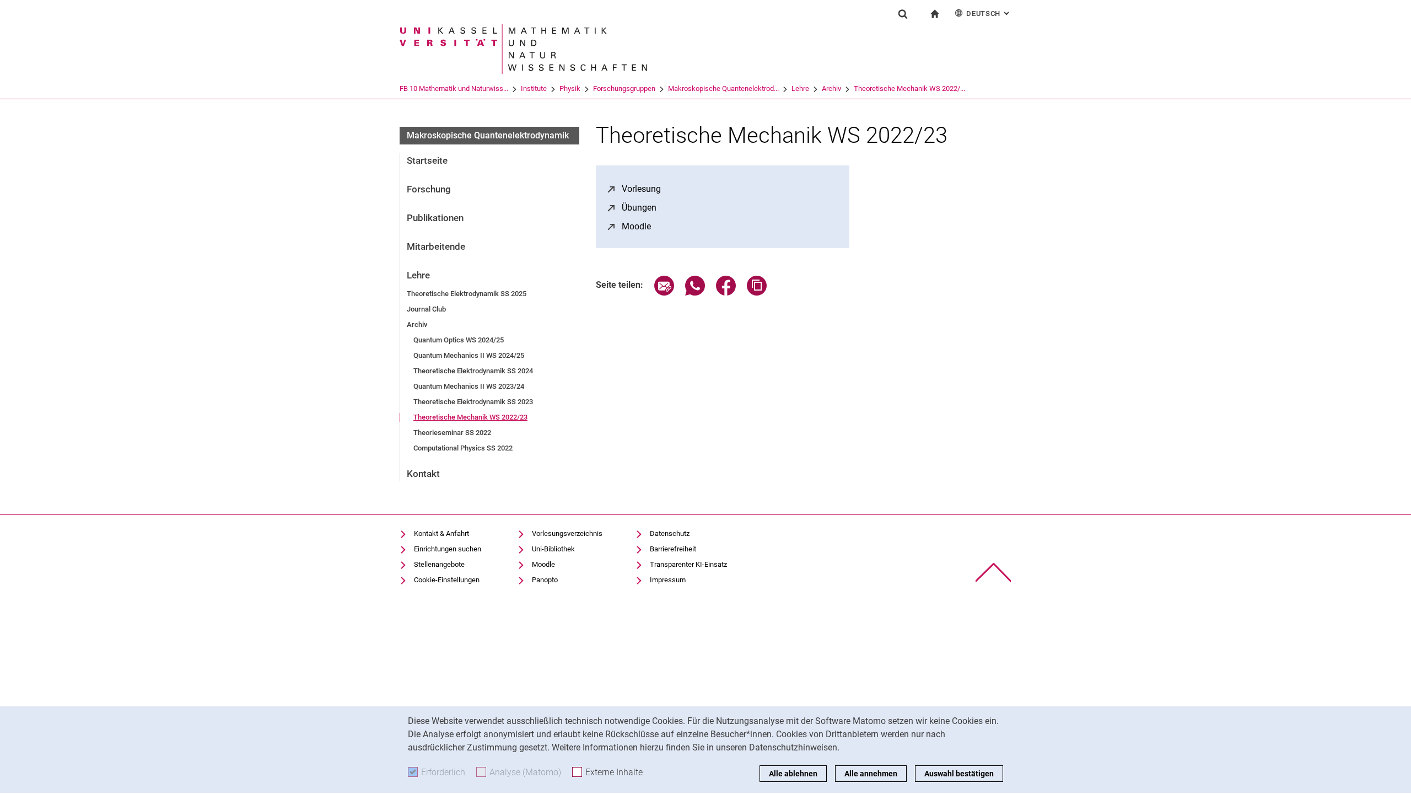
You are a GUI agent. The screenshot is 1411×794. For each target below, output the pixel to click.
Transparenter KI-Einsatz (688, 564)
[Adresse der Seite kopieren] (757, 292)
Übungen (639, 207)
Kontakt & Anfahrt (441, 533)
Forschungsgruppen (624, 88)
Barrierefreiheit (673, 549)
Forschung (429, 189)
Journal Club (426, 309)
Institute (534, 88)
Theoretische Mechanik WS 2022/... (909, 88)
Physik (569, 88)
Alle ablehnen (793, 773)
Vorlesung (641, 189)
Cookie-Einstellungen (447, 580)
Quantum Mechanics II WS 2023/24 (468, 386)
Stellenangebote (439, 564)
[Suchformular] (902, 13)
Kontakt (423, 473)
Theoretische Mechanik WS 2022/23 (470, 417)
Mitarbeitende (436, 246)
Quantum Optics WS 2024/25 (458, 340)
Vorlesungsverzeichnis (567, 533)
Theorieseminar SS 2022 (452, 432)
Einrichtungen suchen (447, 549)
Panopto (545, 580)
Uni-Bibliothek (553, 549)
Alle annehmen (870, 773)
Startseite (427, 160)
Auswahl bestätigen (959, 773)
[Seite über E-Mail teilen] (664, 292)
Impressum (668, 580)
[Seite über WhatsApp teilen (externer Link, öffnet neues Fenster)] (695, 292)
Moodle (636, 226)
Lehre (800, 88)
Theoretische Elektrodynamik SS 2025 (466, 293)
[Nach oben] (993, 572)
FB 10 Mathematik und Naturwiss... (454, 88)
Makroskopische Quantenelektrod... (723, 88)
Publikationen (435, 217)
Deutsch (988, 13)
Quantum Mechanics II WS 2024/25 (468, 355)
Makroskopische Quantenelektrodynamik (488, 135)
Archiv (831, 88)
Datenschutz (670, 533)
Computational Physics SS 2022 (463, 448)
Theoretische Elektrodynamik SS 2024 (473, 371)
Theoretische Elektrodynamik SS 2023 (473, 402)
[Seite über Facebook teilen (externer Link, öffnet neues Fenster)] (726, 292)
